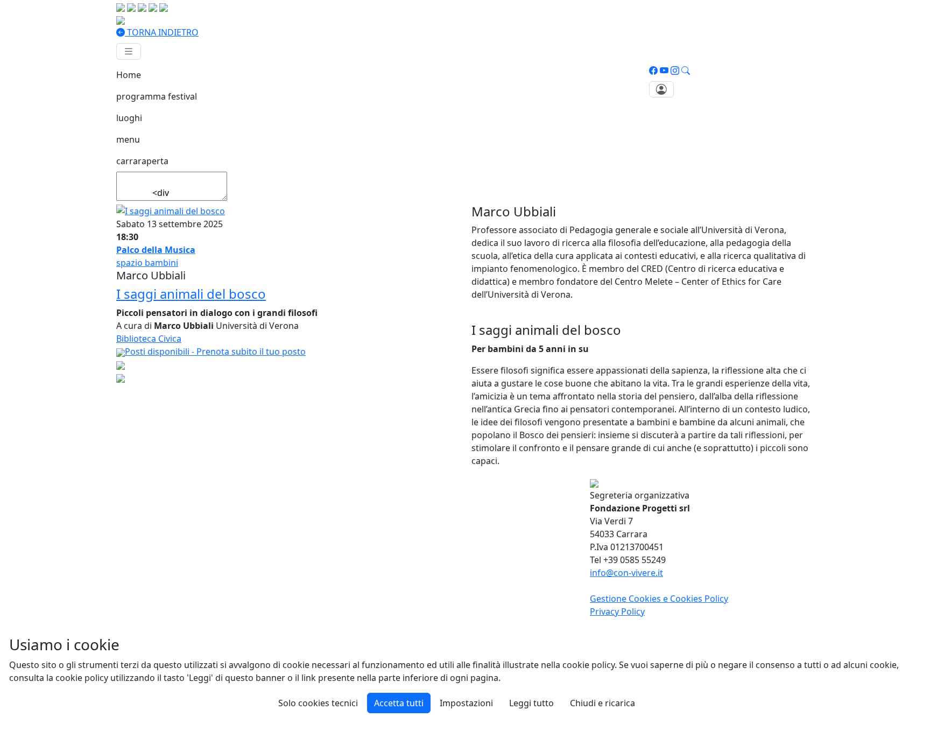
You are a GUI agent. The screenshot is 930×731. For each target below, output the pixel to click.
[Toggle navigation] (128, 51)
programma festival (156, 96)
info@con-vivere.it (626, 573)
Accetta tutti (399, 703)
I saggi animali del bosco (191, 294)
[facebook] (653, 70)
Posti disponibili (215, 351)
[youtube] (664, 70)
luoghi (129, 118)
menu (128, 139)
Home (128, 75)
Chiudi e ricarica (602, 703)
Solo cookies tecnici (318, 703)
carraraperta (142, 161)
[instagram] (675, 70)
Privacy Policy (617, 611)
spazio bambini (147, 263)
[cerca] (685, 70)
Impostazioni (466, 703)
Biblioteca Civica (148, 339)
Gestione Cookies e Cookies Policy (659, 599)
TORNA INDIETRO (162, 32)
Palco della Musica (155, 250)
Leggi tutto (531, 703)
